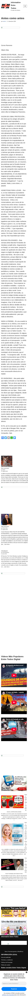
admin (4, 21)
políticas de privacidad (8, 995)
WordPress (20, 951)
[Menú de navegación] (25, 6)
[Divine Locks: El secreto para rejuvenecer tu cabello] (12, 834)
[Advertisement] (14, 625)
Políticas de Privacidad (6, 962)
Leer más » (7, 544)
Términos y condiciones (7, 959)
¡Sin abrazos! (4, 550)
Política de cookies (5, 965)
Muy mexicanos (5, 468)
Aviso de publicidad (6, 957)
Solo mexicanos (5, 526)
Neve (6, 951)
